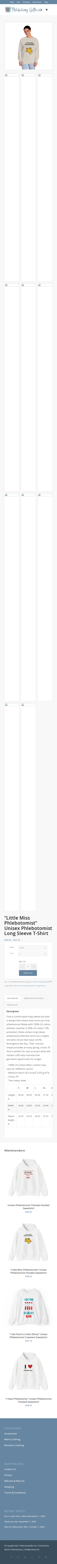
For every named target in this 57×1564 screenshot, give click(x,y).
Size (12, 953)
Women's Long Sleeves (37, 986)
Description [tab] (12, 998)
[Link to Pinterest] (38, 1557)
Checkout (26, 2)
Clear (51, 981)
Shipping (9, 1486)
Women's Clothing (21, 986)
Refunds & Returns (14, 1480)
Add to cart (28, 973)
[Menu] (40, 9)
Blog (12, 2)
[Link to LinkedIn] (25, 1557)
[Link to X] (31, 1557)
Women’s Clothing (14, 1445)
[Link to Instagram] (18, 1557)
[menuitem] (12, 2)
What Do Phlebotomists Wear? (16, 1527)
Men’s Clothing (12, 1439)
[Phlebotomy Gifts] (23, 9)
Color (11, 947)
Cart (18, 2)
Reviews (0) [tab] (12, 1004)
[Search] (33, 9)
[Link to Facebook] (11, 1557)
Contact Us (10, 1469)
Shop (46, 2)
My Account (37, 2)
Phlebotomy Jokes (11, 1521)
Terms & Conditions (15, 1492)
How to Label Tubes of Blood (16, 1516)
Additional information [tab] (34, 998)
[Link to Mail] (45, 1557)
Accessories (10, 1433)
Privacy (8, 1475)
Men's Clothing (39, 982)
